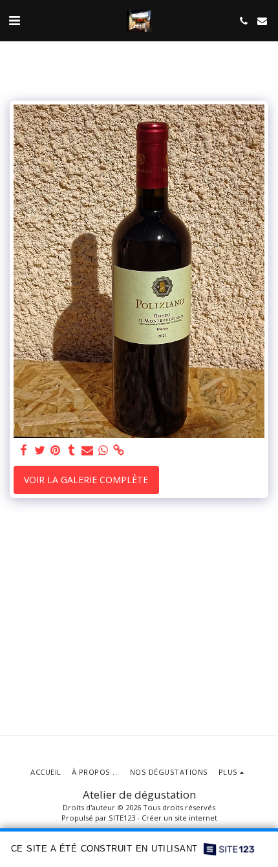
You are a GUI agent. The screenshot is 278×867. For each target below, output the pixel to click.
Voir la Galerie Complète (86, 479)
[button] (14, 20)
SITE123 (122, 817)
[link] (119, 450)
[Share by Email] (87, 450)
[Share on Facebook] (24, 450)
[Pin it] (55, 450)
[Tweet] (40, 450)
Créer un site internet (179, 817)
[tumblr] (72, 450)
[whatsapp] (103, 450)
